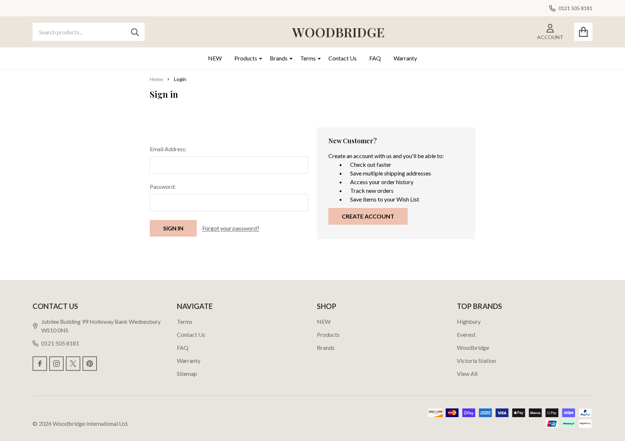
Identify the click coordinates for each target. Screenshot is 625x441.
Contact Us (342, 58)
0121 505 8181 (60, 343)
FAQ (375, 58)
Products (245, 58)
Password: (163, 186)
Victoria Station (476, 360)
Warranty (405, 58)
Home (156, 79)
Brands (279, 58)
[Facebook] (39, 363)
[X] (73, 363)
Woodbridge (473, 347)
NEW (215, 58)
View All (467, 373)
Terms (308, 58)
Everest (466, 334)
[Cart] (583, 32)
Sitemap (187, 373)
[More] (258, 58)
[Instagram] (56, 363)
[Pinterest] (89, 363)
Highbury (469, 321)
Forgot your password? (230, 228)
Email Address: (168, 148)
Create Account (368, 216)
